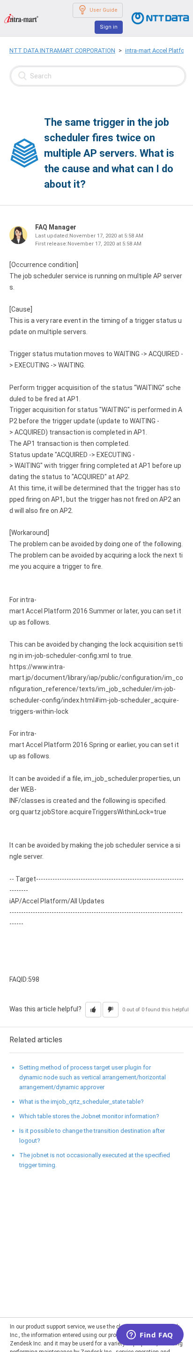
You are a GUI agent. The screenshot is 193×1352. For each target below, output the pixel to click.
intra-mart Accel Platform (158, 50)
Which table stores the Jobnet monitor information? (89, 1116)
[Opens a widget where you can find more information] (150, 1335)
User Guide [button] (103, 10)
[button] (93, 1009)
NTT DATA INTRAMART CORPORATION (62, 50)
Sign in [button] (109, 27)
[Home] (21, 18)
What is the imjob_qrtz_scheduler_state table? (81, 1101)
